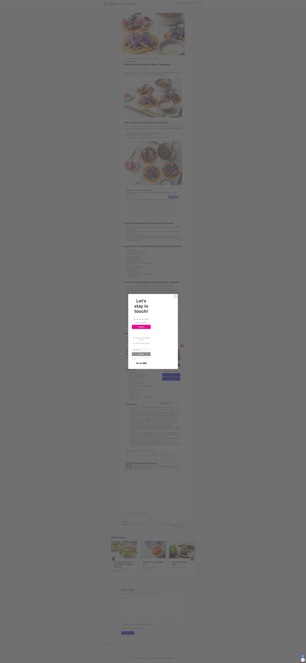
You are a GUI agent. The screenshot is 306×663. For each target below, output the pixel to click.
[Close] (175, 296)
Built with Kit (141, 363)
